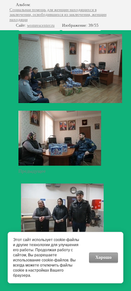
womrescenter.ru (41, 25)
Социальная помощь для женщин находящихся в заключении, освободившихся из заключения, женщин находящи (58, 14)
